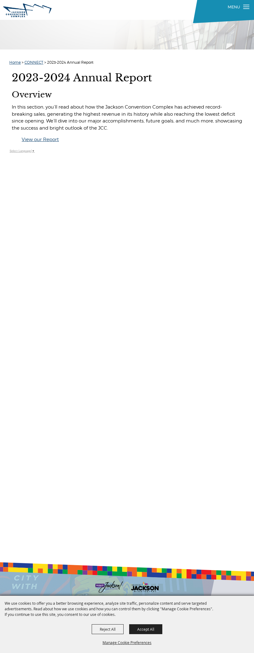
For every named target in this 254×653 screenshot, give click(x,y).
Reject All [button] (108, 629)
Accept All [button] (145, 629)
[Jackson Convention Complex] (27, 10)
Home (15, 62)
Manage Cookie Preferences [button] (127, 642)
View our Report (40, 139)
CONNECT (33, 62)
